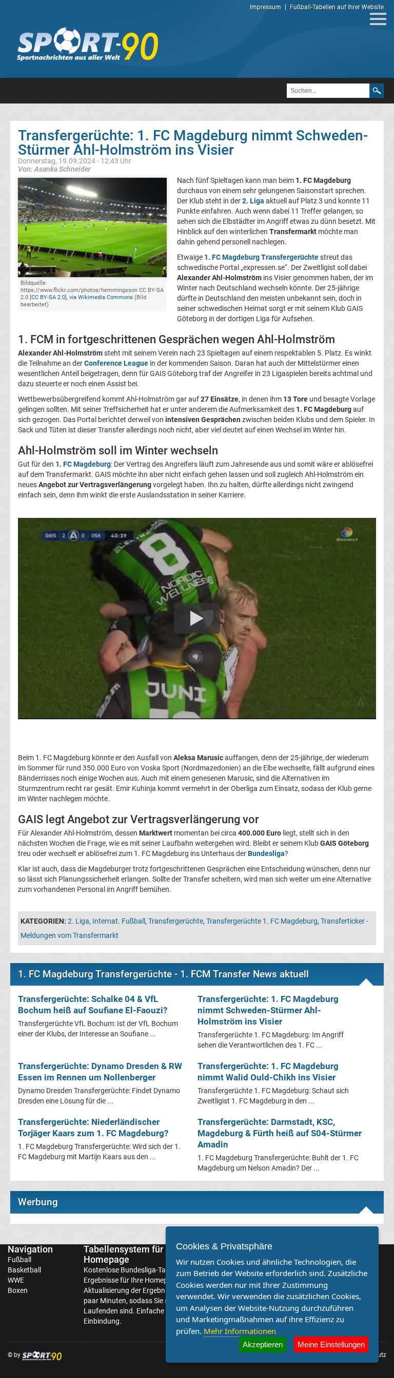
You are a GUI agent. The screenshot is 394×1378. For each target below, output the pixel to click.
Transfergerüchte (175, 921)
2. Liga (78, 921)
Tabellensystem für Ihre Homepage (132, 1254)
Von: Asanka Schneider (54, 169)
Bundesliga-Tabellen (152, 1270)
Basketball (24, 1270)
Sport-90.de (87, 44)
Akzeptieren (263, 1344)
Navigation (30, 1249)
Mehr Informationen (240, 1331)
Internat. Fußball (118, 921)
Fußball (19, 1260)
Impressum (265, 7)
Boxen (18, 1290)
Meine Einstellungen (331, 1344)
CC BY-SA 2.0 (48, 297)
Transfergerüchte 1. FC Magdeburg (262, 921)
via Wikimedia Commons (101, 297)
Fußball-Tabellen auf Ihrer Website (337, 7)
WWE (16, 1280)
